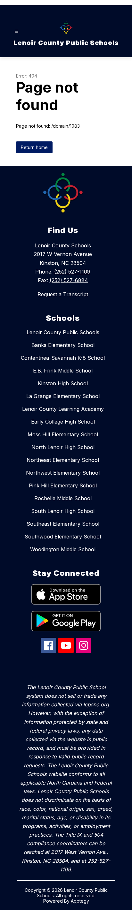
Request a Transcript (62, 294)
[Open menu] (16, 31)
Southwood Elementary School (63, 536)
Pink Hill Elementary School (63, 485)
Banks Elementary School (63, 345)
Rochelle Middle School (63, 498)
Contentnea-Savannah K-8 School (63, 358)
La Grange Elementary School (63, 396)
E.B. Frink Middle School (63, 370)
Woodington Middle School (62, 549)
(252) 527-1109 (72, 271)
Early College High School (63, 421)
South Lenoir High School (63, 511)
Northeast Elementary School (63, 460)
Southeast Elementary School (63, 524)
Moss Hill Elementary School (63, 434)
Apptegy (80, 901)
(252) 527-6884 (69, 280)
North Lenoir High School (63, 447)
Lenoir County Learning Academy (63, 409)
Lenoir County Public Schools (63, 332)
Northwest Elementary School (63, 473)
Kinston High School (63, 383)
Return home (34, 147)
